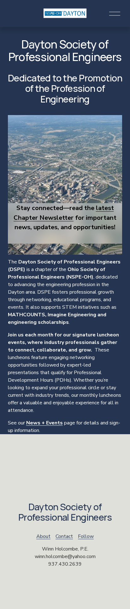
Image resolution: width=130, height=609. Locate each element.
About (43, 536)
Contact (64, 536)
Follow (86, 536)
